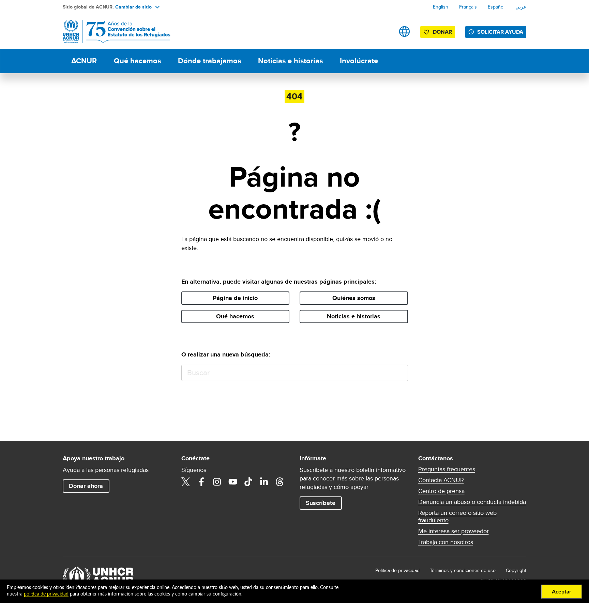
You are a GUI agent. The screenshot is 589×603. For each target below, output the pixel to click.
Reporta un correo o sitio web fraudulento (457, 516)
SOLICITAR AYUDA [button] (500, 32)
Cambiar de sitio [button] (133, 6)
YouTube (232, 481)
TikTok (248, 481)
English (440, 6)
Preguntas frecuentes (446, 469)
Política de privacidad (397, 570)
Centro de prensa (441, 491)
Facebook (201, 481)
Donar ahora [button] (86, 485)
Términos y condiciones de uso (463, 570)
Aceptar (561, 591)
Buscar (399, 373)
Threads (279, 481)
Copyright (516, 570)
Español (496, 6)
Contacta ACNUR (441, 480)
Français (468, 6)
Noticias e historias (290, 60)
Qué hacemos (137, 60)
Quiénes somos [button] (353, 297)
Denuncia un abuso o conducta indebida (472, 502)
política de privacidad (46, 594)
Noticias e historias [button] (353, 316)
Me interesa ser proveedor (453, 531)
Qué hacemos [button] (235, 316)
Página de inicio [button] (235, 297)
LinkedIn (264, 481)
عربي (520, 6)
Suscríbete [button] (320, 502)
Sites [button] (404, 31)
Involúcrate (359, 60)
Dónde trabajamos (209, 60)
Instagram (217, 481)
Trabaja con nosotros (445, 542)
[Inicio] (110, 31)
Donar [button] (442, 32)
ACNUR (84, 60)
